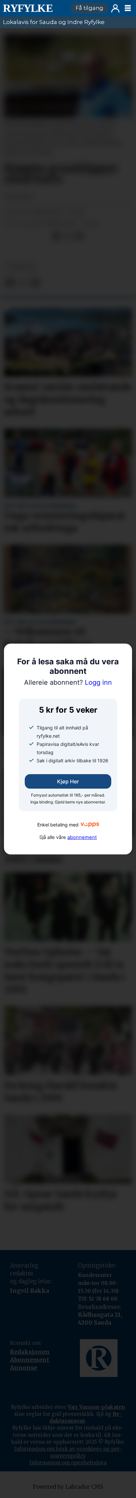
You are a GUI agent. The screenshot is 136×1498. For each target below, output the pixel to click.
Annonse (23, 1367)
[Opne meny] (128, 8)
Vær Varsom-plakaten (96, 1407)
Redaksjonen (30, 1352)
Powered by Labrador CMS (68, 1487)
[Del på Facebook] (56, 236)
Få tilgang (89, 8)
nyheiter (21, 267)
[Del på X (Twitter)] (67, 236)
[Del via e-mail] (79, 236)
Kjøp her (68, 781)
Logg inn (115, 8)
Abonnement (29, 1359)
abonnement (82, 837)
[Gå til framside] (34, 8)
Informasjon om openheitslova (68, 1463)
